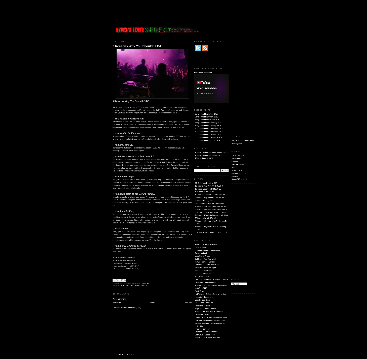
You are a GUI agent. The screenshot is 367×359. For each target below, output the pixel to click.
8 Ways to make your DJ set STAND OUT (211, 206)
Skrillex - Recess (201, 247)
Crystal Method (201, 253)
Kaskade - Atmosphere (204, 297)
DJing (137, 285)
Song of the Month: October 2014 (208, 134)
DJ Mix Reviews (238, 165)
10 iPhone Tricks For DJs (204, 192)
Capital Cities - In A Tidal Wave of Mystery (211, 317)
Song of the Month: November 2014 (209, 132)
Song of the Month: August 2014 (207, 140)
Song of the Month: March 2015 (207, 120)
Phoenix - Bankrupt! (202, 329)
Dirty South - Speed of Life (205, 335)
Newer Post (117, 303)
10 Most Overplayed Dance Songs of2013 (211, 152)
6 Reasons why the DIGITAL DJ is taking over (128, 269)
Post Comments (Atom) (132, 308)
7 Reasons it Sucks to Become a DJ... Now (211, 215)
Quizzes (235, 176)
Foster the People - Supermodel (207, 250)
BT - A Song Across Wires (204, 303)
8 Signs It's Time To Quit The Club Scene (211, 212)
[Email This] (113, 280)
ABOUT (130, 355)
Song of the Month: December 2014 (209, 129)
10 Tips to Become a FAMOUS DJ (208, 189)
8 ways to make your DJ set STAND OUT (126, 266)
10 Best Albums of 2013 (204, 158)
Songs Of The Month (239, 179)
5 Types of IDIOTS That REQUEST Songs (211, 232)
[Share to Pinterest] (124, 280)
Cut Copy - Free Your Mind (205, 259)
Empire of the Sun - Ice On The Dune (209, 312)
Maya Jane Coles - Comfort (205, 309)
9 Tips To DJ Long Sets (204, 201)
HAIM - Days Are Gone (203, 271)
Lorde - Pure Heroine (203, 274)
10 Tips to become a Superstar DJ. (124, 257)
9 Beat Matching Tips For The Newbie (209, 204)
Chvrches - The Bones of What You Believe (211, 279)
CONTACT (118, 355)
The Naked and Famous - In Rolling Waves (211, 285)
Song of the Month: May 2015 (206, 114)
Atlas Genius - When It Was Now (207, 338)
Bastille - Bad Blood (202, 300)
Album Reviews (238, 156)
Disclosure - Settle (202, 315)
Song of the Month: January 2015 (208, 126)
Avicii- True (199, 291)
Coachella (236, 162)
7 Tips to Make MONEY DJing (206, 218)
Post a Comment (119, 299)
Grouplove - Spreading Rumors (207, 282)
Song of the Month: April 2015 (206, 117)
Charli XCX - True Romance (206, 332)
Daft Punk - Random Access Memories (210, 321)
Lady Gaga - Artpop (202, 256)
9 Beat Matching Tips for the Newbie (125, 263)
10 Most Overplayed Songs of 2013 (208, 155)
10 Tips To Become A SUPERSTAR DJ (210, 195)
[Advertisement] (233, 19)
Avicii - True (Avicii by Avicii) (206, 244)
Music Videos (237, 170)
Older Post (188, 303)
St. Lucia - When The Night (205, 268)
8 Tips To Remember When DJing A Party (211, 209)
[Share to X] (119, 280)
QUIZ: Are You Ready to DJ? (206, 183)
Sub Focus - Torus (202, 277)
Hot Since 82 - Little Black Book (207, 265)
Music (144, 285)
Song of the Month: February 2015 (208, 123)
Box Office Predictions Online (243, 141)
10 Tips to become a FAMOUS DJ (124, 260)
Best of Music (237, 159)
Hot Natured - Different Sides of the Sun (210, 294)
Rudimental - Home (202, 306)
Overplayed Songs (239, 173)
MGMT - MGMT (201, 288)
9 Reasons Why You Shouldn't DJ (137, 46)
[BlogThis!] (116, 280)
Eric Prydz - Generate (203, 73)
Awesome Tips (127, 285)
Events (234, 168)
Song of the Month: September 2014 (209, 137)
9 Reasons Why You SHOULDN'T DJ (209, 198)
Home (152, 303)
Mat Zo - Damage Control (205, 262)
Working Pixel (237, 144)
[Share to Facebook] (122, 280)
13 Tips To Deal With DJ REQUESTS (209, 186)
